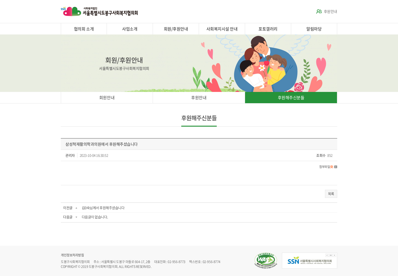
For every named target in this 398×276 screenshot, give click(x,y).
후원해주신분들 (291, 97)
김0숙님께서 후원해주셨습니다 (103, 207)
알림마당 (314, 29)
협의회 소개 (84, 29)
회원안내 (106, 97)
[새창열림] (309, 260)
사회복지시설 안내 (222, 29)
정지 (330, 255)
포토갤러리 (268, 29)
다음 (334, 255)
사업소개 (129, 29)
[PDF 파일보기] (265, 255)
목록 (331, 193)
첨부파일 (326, 166)
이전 (327, 255)
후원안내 (330, 11)
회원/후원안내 (176, 29)
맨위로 (385, 263)
